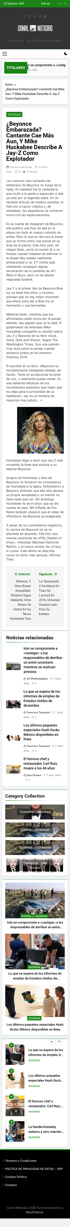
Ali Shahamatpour (37, 678)
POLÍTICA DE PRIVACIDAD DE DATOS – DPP (34, 1169)
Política (27, 916)
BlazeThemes (34, 1212)
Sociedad (14, 114)
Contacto (11, 1185)
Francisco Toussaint (38, 712)
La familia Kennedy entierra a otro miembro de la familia (45, 1106)
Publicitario (35, 1137)
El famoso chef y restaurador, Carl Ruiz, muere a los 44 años (41, 763)
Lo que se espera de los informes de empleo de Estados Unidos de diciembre (35, 978)
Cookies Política (16, 1177)
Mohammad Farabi (21, 167)
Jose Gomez (34, 775)
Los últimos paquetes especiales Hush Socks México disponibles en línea (32, 3)
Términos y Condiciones (21, 1161)
